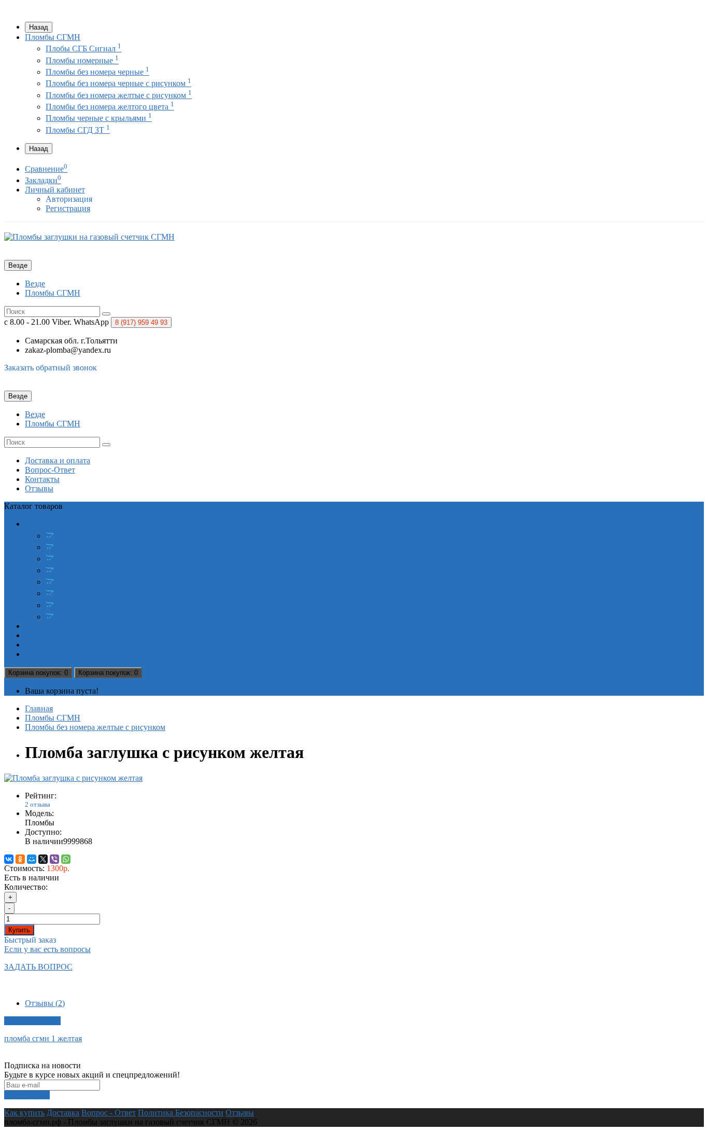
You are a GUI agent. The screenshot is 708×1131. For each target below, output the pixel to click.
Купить (19, 930)
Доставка (63, 1112)
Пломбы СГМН (52, 37)
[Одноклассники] (20, 859)
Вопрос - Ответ (108, 1112)
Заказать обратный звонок (50, 367)
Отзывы (39, 488)
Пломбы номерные (82, 60)
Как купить (24, 1112)
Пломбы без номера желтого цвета (110, 106)
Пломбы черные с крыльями (99, 118)
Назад (38, 27)
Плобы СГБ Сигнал (83, 48)
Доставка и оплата (57, 460)
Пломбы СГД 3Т (78, 130)
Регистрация (68, 208)
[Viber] (54, 859)
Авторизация (69, 199)
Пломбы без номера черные (97, 71)
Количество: (26, 886)
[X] (43, 859)
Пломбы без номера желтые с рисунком (119, 95)
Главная (39, 708)
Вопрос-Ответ (50, 469)
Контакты (42, 479)
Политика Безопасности (180, 1112)
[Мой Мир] (31, 859)
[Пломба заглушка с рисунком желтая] (73, 778)
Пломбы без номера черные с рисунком (118, 83)
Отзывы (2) (45, 1003)
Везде (35, 283)
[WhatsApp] (65, 859)
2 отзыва (37, 804)
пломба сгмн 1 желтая (43, 1038)
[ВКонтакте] (8, 859)
